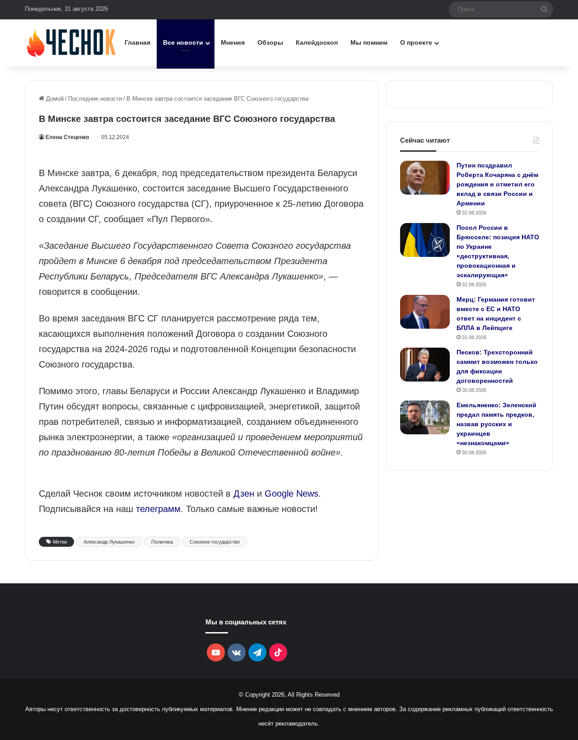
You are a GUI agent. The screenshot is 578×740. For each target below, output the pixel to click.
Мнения (233, 42)
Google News (291, 493)
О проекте (416, 42)
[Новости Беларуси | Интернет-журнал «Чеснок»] (71, 42)
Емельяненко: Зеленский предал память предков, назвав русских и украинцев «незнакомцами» (496, 424)
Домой (54, 98)
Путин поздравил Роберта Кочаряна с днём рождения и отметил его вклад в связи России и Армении (497, 184)
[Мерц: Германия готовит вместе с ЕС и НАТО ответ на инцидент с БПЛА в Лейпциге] (425, 312)
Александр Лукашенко (109, 542)
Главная (137, 42)
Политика (162, 542)
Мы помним (368, 42)
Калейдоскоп (317, 42)
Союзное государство (215, 542)
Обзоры (270, 42)
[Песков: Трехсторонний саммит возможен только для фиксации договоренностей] (425, 365)
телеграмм (158, 509)
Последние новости (95, 98)
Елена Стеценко (67, 137)
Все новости (183, 42)
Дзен (243, 493)
